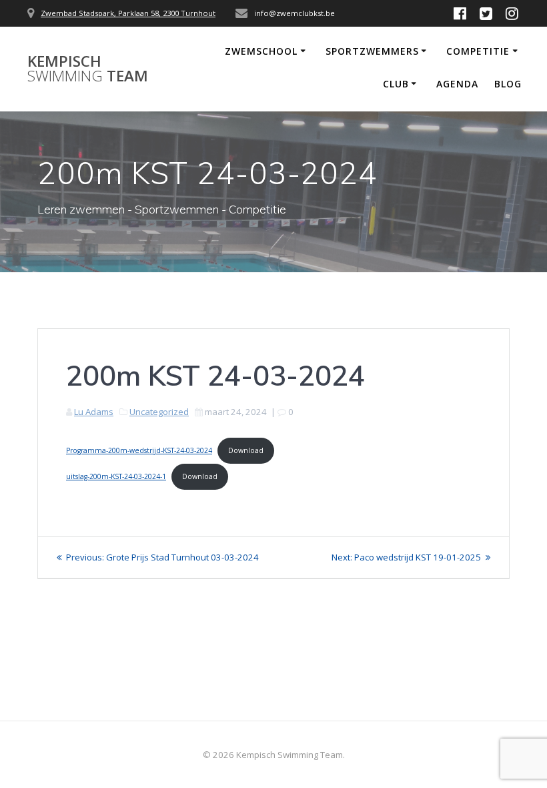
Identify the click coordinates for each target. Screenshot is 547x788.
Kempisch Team (87, 69)
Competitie (478, 51)
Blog (508, 83)
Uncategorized (159, 412)
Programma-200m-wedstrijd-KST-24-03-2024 (139, 450)
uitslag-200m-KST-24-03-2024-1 (116, 476)
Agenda (457, 83)
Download (245, 450)
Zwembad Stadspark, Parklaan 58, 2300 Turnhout (128, 13)
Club (396, 83)
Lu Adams (93, 412)
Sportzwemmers (372, 51)
